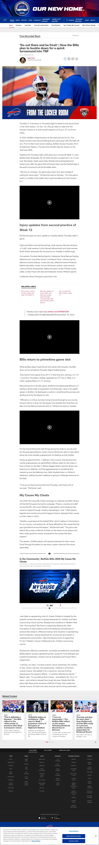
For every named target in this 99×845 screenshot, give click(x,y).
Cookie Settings (74, 831)
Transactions (10, 776)
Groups (89, 775)
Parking (74, 762)
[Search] (67, 20)
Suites (89, 778)
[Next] (60, 605)
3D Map (74, 797)
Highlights (42, 765)
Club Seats (89, 772)
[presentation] (96, 742)
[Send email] (72, 60)
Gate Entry (73, 765)
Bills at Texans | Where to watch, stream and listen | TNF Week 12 (28, 293)
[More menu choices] (64, 20)
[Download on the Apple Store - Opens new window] (42, 818)
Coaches (11, 765)
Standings (10, 779)
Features (26, 764)
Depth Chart (11, 762)
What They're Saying (26, 783)
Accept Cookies (73, 841)
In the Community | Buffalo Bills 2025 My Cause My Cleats (48, 560)
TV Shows (42, 791)
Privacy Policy (36, 841)
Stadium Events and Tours (73, 792)
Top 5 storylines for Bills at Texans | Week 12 (65, 293)
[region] (49, 836)
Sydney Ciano (31, 58)
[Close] (96, 836)
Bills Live (42, 762)
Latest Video (42, 759)
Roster (10, 759)
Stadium (73, 759)
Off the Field (42, 780)
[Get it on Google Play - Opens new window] (56, 818)
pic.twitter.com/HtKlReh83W (57, 311)
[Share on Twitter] (68, 60)
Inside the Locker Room (41, 775)
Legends (11, 791)
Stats (10, 768)
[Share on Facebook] (65, 60)
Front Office (11, 787)
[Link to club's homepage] (5, 20)
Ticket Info (89, 759)
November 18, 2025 (65, 314)
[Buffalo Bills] (49, 826)
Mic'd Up (42, 787)
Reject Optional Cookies (74, 836)
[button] (49, 202)
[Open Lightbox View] (49, 591)
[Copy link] (76, 59)
